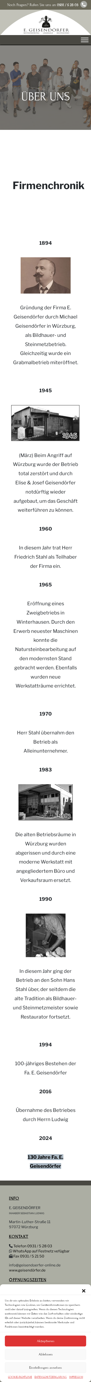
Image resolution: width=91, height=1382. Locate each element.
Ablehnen (46, 1354)
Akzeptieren (45, 1341)
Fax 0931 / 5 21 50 (28, 1256)
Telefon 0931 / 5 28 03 (32, 1246)
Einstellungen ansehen (45, 1368)
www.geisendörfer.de (27, 1270)
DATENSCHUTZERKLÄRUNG (50, 1376)
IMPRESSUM (76, 1376)
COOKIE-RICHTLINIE (20, 1376)
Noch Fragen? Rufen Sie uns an (42, 5)
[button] (83, 1290)
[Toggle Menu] (85, 40)
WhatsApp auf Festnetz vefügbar (41, 1251)
